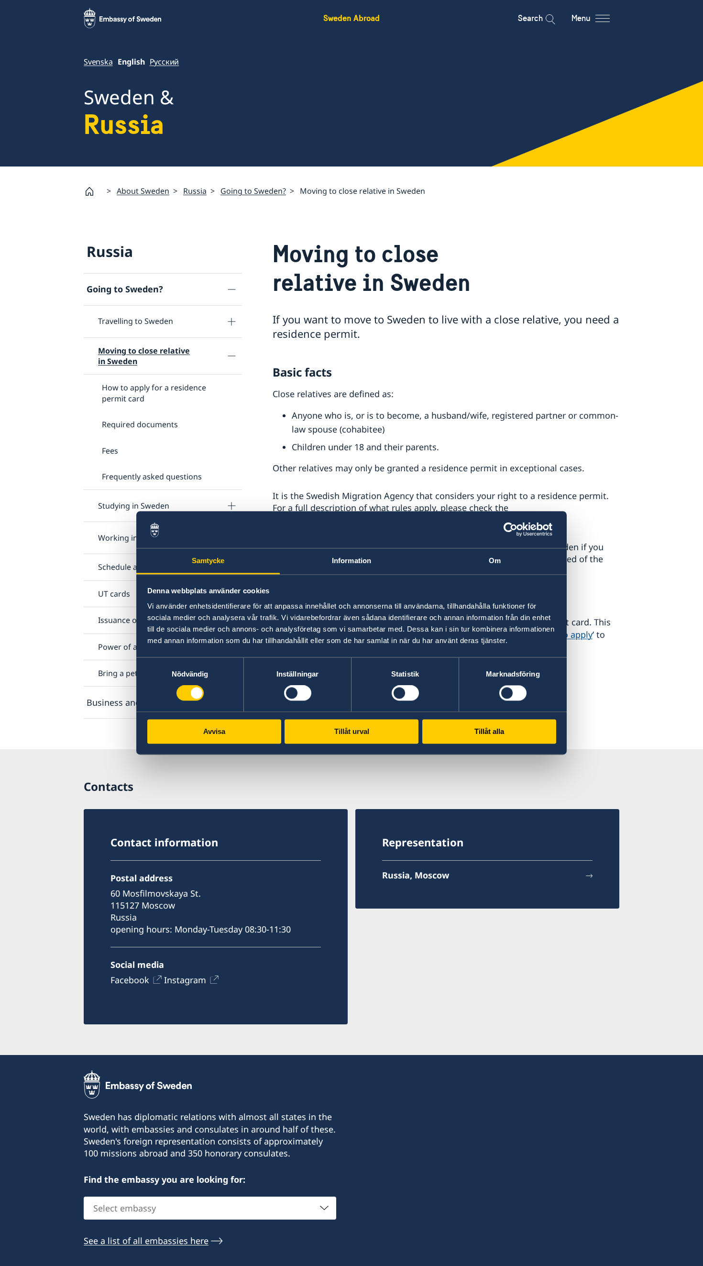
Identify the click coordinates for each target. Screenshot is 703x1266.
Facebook (129, 980)
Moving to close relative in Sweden (144, 355)
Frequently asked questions (152, 476)
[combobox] (210, 1208)
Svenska (98, 61)
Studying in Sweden (133, 505)
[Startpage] (93, 191)
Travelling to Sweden (135, 321)
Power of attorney (131, 647)
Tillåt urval (351, 731)
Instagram (185, 980)
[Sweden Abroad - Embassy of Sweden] (131, 18)
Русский (164, 61)
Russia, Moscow (415, 875)
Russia (195, 191)
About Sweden (143, 191)
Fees (110, 450)
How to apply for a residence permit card (154, 392)
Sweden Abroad (351, 17)
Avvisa (214, 731)
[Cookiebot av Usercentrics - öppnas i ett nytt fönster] (514, 529)
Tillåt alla (489, 731)
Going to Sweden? (253, 191)
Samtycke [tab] (208, 560)
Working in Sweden (133, 538)
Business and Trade (126, 702)
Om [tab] (495, 560)
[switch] (297, 693)
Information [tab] (351, 560)
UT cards (114, 594)
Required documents (140, 424)
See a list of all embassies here (146, 1240)
